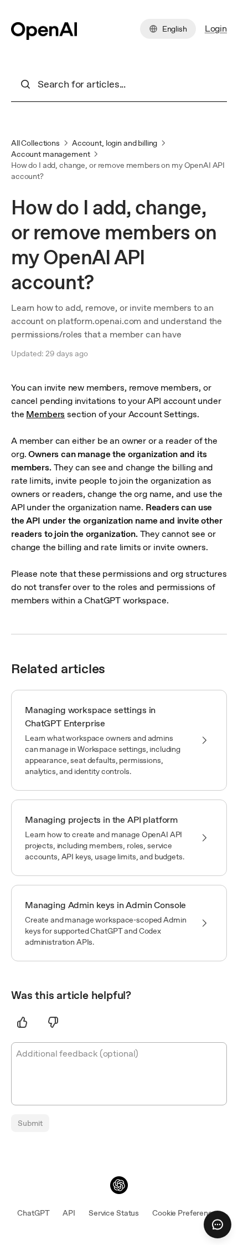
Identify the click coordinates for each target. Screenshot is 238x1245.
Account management (50, 154)
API (69, 1212)
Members (45, 414)
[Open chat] (217, 1224)
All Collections (35, 143)
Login (216, 28)
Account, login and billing (114, 143)
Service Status (114, 1212)
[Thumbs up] (22, 1022)
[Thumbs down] (53, 1022)
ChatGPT (33, 1212)
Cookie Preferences (186, 1212)
